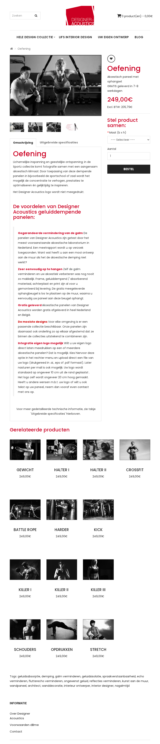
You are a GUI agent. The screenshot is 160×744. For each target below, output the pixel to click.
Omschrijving (23, 143)
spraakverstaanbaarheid (119, 676)
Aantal (111, 149)
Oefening (24, 49)
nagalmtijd (122, 686)
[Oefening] (55, 85)
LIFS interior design (75, 37)
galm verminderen (68, 676)
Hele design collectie (35, 37)
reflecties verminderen (105, 681)
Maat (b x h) (117, 132)
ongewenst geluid (76, 681)
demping (48, 676)
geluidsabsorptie (29, 676)
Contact (16, 731)
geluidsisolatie (91, 676)
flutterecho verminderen (46, 681)
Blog (139, 37)
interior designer (103, 686)
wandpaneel (18, 686)
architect (34, 686)
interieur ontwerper (77, 686)
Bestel (129, 169)
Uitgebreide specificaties (59, 142)
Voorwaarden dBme (24, 725)
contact (83, 387)
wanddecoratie (52, 686)
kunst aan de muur (135, 681)
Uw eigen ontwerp (113, 37)
